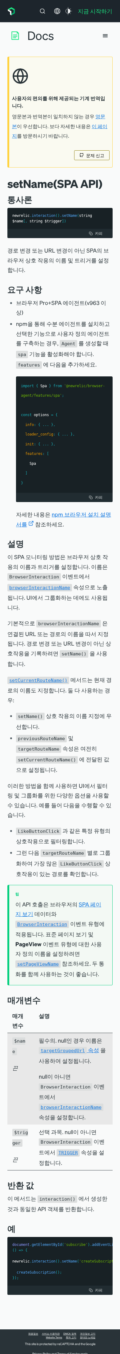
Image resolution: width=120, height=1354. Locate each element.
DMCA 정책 (69, 1333)
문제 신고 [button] (95, 155)
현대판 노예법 (87, 1337)
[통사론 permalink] (35, 199)
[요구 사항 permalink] (45, 289)
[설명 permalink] (27, 543)
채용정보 (33, 1333)
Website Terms (54, 1337)
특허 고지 (71, 1337)
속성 (70, 1049)
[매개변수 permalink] (44, 1000)
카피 (98, 233)
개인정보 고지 (87, 1333)
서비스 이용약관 (51, 1333)
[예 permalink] (19, 1228)
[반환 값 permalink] (37, 1185)
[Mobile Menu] (105, 35)
